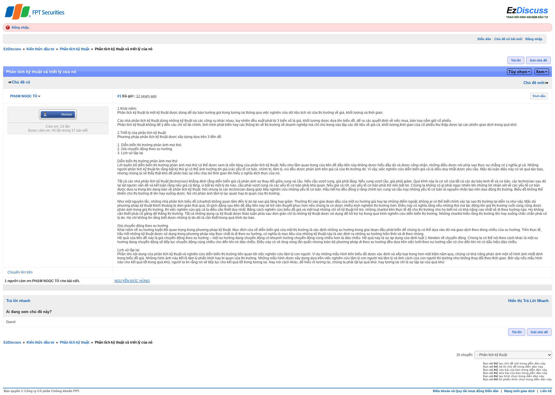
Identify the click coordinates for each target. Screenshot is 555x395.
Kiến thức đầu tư (40, 49)
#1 (119, 96)
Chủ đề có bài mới (508, 39)
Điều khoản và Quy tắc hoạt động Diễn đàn (466, 391)
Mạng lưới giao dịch (519, 391)
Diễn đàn (484, 39)
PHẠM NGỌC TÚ (23, 96)
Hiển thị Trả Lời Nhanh (528, 301)
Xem (540, 71)
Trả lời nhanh (18, 301)
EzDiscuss (12, 49)
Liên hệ (546, 391)
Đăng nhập (20, 27)
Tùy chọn (517, 71)
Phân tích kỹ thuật (74, 49)
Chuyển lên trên (20, 272)
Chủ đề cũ (21, 82)
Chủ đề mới (534, 83)
